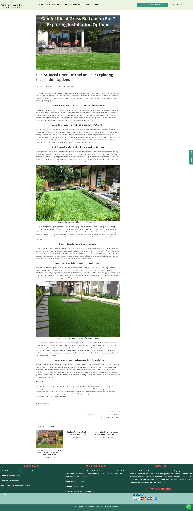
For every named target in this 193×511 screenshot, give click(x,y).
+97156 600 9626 (13, 476)
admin (41, 87)
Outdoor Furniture (72, 5)
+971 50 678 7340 (78, 481)
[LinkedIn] (181, 4)
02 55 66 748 (78, 486)
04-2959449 (14, 481)
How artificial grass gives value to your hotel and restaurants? (106, 433)
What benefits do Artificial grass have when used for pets (78, 433)
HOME (41, 5)
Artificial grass (41, 110)
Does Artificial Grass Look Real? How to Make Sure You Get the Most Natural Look (50, 452)
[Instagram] (185, 4)
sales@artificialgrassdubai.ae (18, 485)
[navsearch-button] (4, 494)
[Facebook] (173, 4)
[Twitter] (177, 4)
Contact (96, 5)
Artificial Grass (52, 5)
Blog (88, 5)
